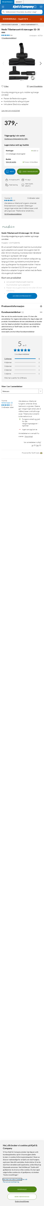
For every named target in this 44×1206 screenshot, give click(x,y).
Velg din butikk (11, 162)
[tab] (7, 2)
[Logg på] (35, 7)
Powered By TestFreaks (30, 453)
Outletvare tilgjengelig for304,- (16, 139)
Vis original (29, 436)
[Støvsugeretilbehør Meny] (19, 25)
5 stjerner (8, 359)
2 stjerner (8, 370)
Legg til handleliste (36, 86)
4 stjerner (8, 362)
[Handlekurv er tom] (41, 7)
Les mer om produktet (10, 110)
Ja (32, 445)
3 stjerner (8, 366)
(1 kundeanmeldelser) (9, 38)
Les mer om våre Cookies (12, 1179)
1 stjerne (7, 374)
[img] (41, 63)
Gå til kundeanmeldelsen (13, 214)
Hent (12, 171)
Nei (37, 445)
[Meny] (3, 7)
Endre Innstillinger (22, 1201)
